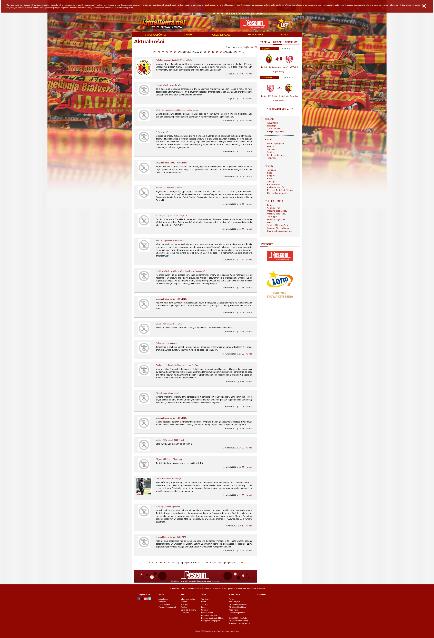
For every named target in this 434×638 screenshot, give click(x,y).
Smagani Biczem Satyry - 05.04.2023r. (171, 537)
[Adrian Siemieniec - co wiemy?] (144, 494)
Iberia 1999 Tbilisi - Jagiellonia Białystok (279, 96)
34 (167, 52)
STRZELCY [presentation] (291, 42)
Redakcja (271, 126)
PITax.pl (254, 588)
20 (248, 47)
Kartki (269, 179)
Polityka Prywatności (276, 131)
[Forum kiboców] (220, 34)
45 (217, 52)
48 (228, 52)
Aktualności (272, 123)
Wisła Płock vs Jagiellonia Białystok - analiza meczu (177, 110)
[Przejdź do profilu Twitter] (149, 599)
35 (171, 52)
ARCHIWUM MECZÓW (280, 109)
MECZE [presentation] (277, 42)
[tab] (265, 42)
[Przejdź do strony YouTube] (144, 599)
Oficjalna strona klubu (277, 211)
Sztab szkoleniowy (275, 155)
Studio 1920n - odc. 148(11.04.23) (170, 440)
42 (205, 52)
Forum (270, 205)
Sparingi (271, 181)
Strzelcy (270, 176)
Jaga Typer (272, 216)
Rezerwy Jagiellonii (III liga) (280, 190)
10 (244, 47)
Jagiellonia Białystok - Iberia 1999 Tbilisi (279, 67)
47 (224, 52)
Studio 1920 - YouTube (277, 225)
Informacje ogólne (275, 143)
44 (213, 52)
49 (232, 52)
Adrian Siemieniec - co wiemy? (168, 478)
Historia (270, 146)
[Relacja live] (255, 34)
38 (182, 52)
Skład (269, 173)
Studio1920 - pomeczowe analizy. (169, 188)
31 (155, 52)
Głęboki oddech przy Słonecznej (169, 459)
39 (186, 52)
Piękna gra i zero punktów (166, 343)
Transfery (271, 158)
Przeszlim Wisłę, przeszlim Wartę (169, 85)
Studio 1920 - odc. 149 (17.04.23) (169, 324)
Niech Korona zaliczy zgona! (167, 393)
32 (159, 52)
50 (236, 52)
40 (252, 47)
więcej (249, 74)
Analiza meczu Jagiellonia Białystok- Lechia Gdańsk (177, 365)
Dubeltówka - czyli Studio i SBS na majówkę (174, 60)
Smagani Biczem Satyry (278, 228)
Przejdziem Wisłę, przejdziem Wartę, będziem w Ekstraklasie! (180, 271)
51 (240, 52)
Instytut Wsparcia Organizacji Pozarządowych (216, 588)
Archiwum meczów (275, 187)
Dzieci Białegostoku (276, 219)
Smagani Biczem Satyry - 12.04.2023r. (171, 418)
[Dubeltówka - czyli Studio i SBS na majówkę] (144, 76)
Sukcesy (271, 149)
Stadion (270, 152)
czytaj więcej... (279, 72)
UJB (269, 222)
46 (220, 52)
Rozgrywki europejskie (277, 193)
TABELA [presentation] (265, 42)
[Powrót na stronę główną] (160, 24)
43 (209, 52)
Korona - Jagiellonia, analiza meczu (170, 240)
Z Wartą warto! (162, 132)
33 (163, 52)
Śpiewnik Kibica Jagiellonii (279, 231)
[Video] (284, 34)
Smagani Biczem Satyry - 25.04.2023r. (171, 163)
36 (174, 52)
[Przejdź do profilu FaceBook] (138, 599)
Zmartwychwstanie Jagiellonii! (168, 506)
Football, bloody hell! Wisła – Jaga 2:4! (172, 215)
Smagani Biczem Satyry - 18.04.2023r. (171, 299)
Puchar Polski (273, 184)
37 (178, 52)
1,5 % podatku (273, 128)
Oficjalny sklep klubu (276, 214)
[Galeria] (188, 34)
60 (256, 47)
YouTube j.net (273, 208)
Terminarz (271, 170)
